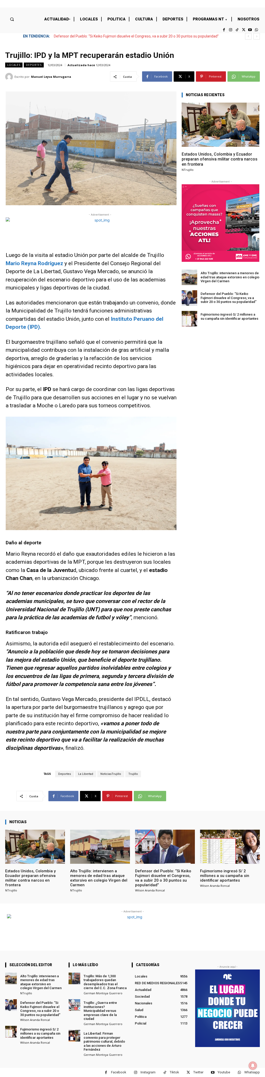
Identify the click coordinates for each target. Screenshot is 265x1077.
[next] (256, 36)
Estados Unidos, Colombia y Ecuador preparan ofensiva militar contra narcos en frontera (219, 159)
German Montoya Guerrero (103, 993)
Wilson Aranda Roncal (150, 890)
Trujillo (133, 774)
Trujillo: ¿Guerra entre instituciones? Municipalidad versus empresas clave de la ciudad (100, 1011)
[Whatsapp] (256, 30)
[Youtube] (250, 30)
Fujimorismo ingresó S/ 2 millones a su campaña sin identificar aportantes (114, 36)
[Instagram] (230, 30)
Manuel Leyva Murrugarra (51, 77)
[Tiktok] (237, 30)
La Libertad (85, 774)
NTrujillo (188, 170)
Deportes (34, 65)
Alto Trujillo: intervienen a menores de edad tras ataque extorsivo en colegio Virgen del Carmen (230, 277)
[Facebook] (224, 30)
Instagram (148, 1072)
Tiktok (174, 1072)
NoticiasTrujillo (110, 774)
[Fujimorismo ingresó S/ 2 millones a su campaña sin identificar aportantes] (189, 318)
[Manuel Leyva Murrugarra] (9, 77)
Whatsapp (252, 1072)
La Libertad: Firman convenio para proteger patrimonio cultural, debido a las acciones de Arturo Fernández (104, 1041)
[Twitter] (243, 30)
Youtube (224, 1072)
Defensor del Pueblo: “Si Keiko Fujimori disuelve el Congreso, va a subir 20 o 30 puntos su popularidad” (228, 298)
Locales (13, 65)
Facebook (118, 1072)
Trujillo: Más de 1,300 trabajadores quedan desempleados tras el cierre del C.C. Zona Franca (105, 982)
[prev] (248, 36)
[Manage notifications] (253, 1065)
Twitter (198, 1072)
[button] (11, 19)
